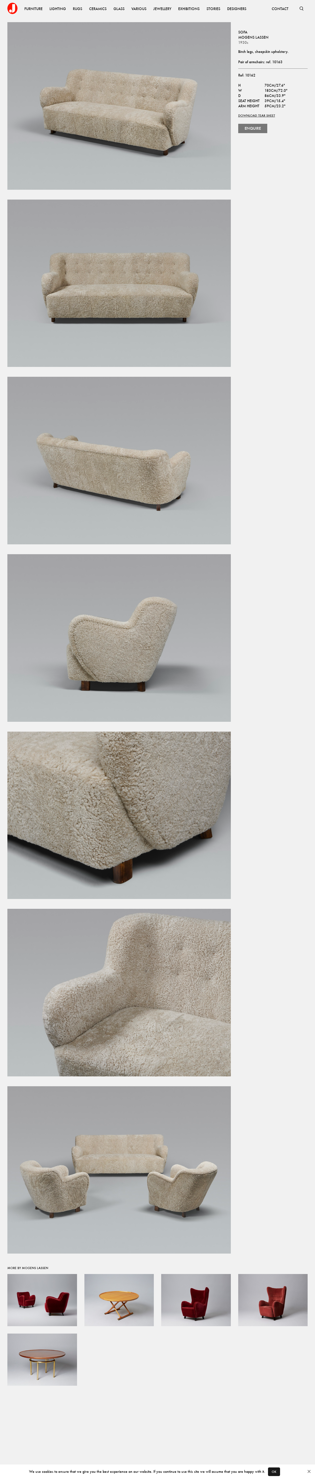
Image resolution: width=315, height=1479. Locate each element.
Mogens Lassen (253, 37)
